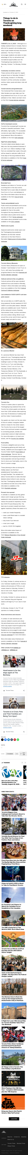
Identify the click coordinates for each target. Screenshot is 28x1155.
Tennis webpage (17, 217)
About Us (9, 1136)
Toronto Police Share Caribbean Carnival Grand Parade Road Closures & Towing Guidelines (12, 1045)
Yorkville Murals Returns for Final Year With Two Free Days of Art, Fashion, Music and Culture (13, 838)
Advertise (23, 1136)
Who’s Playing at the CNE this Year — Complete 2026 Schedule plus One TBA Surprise (13, 1089)
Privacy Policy (5, 1152)
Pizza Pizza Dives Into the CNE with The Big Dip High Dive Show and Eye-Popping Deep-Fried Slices (14, 862)
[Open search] (21, 4)
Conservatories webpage (16, 100)
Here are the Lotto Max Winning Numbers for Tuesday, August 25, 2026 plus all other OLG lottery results (10, 784)
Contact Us (17, 1136)
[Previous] (22, 762)
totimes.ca (16, 647)
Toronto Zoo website (17, 438)
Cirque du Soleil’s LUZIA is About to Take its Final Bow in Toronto (13, 884)
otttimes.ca (5, 650)
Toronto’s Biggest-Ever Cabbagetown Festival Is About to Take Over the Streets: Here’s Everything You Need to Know (13, 814)
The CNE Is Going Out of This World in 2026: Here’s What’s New (13, 928)
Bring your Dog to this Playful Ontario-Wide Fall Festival (12, 1112)
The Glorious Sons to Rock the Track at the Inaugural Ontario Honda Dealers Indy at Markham (12, 998)
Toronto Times (11, 1143)
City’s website (15, 221)
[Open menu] (25, 4)
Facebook (10, 753)
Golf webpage (19, 137)
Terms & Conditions (14, 1152)
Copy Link (24, 753)
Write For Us (10, 1139)
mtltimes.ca (13, 650)
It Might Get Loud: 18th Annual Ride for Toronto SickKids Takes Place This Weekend (14, 1022)
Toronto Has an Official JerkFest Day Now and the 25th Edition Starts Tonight (13, 950)
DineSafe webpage (10, 488)
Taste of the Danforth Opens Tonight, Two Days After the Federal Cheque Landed (14, 974)
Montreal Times (21, 1143)
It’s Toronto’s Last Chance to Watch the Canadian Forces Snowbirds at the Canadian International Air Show (11, 907)
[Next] (25, 762)
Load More (14, 1118)
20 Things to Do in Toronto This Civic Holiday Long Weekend (12, 1067)
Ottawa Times (11, 1146)
